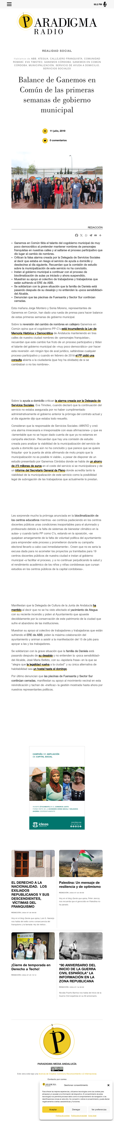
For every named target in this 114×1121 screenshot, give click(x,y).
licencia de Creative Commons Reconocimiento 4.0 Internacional (67, 1074)
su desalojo (46, 655)
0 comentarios (58, 140)
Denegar (76, 1109)
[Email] (95, 235)
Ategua (43, 58)
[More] (100, 235)
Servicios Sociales (57, 68)
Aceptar (53, 1109)
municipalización (41, 65)
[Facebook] (77, 235)
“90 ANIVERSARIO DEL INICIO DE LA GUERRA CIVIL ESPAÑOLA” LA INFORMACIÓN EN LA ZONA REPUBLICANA (77, 973)
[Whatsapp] (86, 235)
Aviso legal (92, 1116)
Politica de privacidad (79, 1116)
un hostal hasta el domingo (50, 668)
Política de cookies (63, 1116)
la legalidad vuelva (38, 664)
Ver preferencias (99, 1109)
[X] (81, 235)
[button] (108, 1085)
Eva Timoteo (34, 62)
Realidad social (57, 51)
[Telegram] (91, 235)
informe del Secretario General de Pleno (40, 470)
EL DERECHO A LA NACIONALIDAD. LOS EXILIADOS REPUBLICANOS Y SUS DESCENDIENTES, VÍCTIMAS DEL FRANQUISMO (30, 895)
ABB (33, 58)
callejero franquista (66, 58)
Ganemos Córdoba (57, 62)
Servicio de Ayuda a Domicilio (77, 65)
